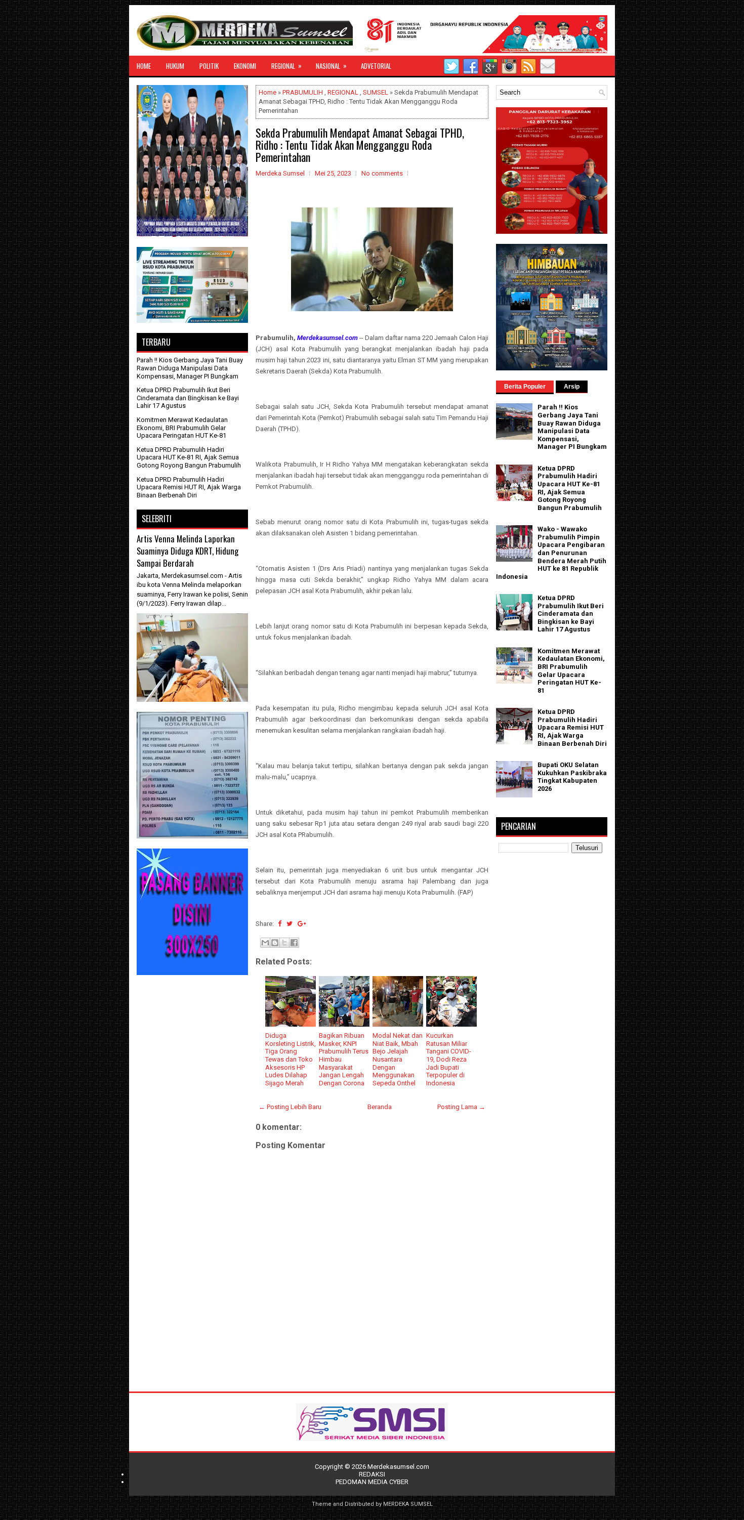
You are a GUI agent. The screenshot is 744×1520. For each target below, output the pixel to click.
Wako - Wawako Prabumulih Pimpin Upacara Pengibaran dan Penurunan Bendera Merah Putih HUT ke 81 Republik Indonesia (551, 552)
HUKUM (175, 66)
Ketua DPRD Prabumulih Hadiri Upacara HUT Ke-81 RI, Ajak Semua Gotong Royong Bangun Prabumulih (189, 457)
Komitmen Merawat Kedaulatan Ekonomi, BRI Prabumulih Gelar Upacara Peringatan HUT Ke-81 (182, 427)
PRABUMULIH (302, 92)
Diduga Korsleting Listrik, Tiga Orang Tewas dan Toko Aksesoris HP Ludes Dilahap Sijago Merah (290, 1059)
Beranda (379, 1107)
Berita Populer (525, 386)
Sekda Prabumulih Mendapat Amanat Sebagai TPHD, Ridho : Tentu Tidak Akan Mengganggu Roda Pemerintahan (360, 144)
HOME (144, 66)
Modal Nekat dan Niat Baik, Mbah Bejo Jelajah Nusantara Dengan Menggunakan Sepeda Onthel (398, 1059)
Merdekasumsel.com (398, 1466)
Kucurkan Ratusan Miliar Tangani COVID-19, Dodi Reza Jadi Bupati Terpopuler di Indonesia (448, 1059)
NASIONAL (331, 65)
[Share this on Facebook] (279, 923)
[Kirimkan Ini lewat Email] (265, 943)
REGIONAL (286, 65)
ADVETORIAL (376, 66)
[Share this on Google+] (302, 923)
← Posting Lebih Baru (290, 1107)
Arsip (572, 386)
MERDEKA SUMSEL (408, 1504)
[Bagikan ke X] (284, 943)
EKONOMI (245, 66)
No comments (382, 173)
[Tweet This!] (289, 923)
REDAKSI (372, 1474)
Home (267, 92)
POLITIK (209, 66)
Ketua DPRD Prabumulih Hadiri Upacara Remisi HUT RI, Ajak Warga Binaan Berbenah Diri (189, 487)
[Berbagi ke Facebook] (294, 943)
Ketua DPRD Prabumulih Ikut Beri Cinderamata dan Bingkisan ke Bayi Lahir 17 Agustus (188, 397)
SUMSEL (375, 92)
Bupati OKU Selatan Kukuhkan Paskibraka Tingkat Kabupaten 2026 (572, 776)
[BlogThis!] (275, 943)
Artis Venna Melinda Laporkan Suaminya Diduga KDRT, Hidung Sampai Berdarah (187, 550)
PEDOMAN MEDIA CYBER (372, 1482)
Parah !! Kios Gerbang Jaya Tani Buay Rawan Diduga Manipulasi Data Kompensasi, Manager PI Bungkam (190, 367)
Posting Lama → (461, 1107)
